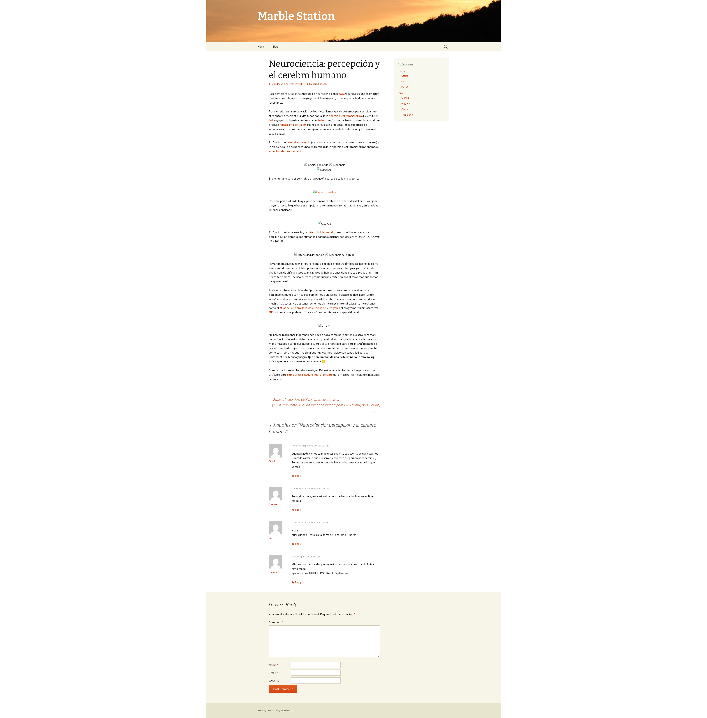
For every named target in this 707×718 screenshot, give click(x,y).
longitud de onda (299, 142)
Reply (298, 475)
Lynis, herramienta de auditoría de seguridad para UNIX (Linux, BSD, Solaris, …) (325, 408)
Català (404, 75)
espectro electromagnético (286, 151)
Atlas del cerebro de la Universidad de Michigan (308, 308)
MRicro (273, 312)
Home (261, 46)
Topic (401, 93)
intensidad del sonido (321, 232)
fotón (322, 120)
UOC (342, 93)
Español (322, 84)
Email (273, 672)
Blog (275, 46)
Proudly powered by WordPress (275, 710)
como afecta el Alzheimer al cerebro (310, 374)
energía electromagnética (345, 116)
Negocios (406, 103)
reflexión (301, 124)
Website (274, 680)
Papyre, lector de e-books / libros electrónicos (304, 399)
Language (403, 71)
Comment (276, 622)
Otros (404, 109)
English (405, 81)
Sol (271, 120)
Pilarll (272, 461)
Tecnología (407, 115)
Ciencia (313, 84)
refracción (285, 124)
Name (273, 665)
